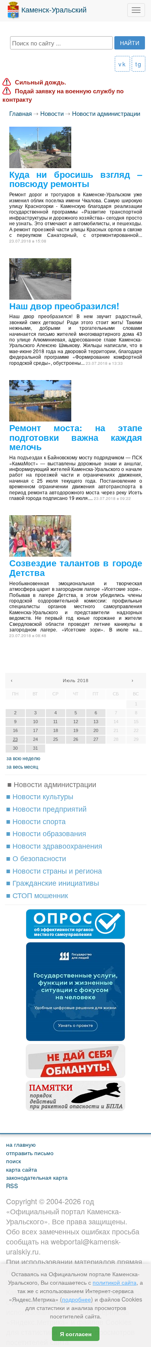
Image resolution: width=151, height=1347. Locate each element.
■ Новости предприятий (46, 808)
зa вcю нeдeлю (23, 758)
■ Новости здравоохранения (54, 845)
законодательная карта (37, 1177)
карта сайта (21, 1169)
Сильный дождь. (40, 82)
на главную (21, 1144)
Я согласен (75, 1334)
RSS (12, 1185)
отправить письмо (30, 1152)
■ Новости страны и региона (54, 870)
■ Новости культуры (39, 796)
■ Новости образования (46, 833)
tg (138, 64)
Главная (20, 113)
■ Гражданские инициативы (52, 882)
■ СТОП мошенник (37, 895)
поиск (13, 1160)
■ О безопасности (36, 858)
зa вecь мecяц (22, 766)
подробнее (76, 1299)
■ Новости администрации (51, 784)
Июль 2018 (76, 680)
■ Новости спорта (36, 821)
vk (122, 64)
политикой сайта (115, 1282)
